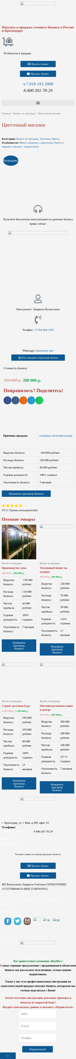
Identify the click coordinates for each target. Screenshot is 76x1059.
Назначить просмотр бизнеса (26, 494)
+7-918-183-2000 (38, 83)
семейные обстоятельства (55, 435)
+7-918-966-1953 (44, 330)
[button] (38, 64)
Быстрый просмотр (19, 556)
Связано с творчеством (25, 146)
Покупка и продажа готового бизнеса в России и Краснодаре (38, 29)
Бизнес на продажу (24, 113)
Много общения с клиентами (36, 142)
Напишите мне (45, 351)
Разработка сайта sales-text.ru (15, 937)
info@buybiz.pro (11, 843)
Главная (6, 113)
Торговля (45, 138)
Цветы (55, 138)
